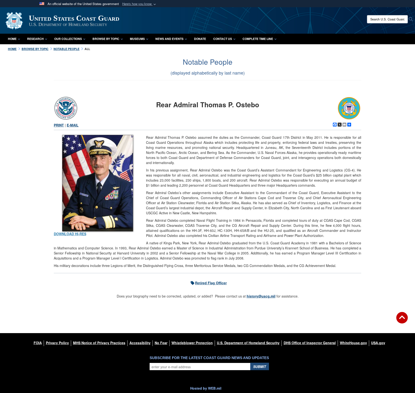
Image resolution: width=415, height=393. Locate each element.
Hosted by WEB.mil (205, 388)
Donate (200, 39)
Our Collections (68, 39)
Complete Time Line (258, 39)
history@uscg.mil (261, 296)
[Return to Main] (402, 320)
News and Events (169, 39)
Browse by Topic (105, 39)
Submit (259, 366)
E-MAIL (73, 125)
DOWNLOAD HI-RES (70, 233)
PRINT (59, 125)
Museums (137, 39)
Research (35, 39)
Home (12, 39)
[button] (139, 3)
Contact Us (222, 39)
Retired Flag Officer (211, 282)
